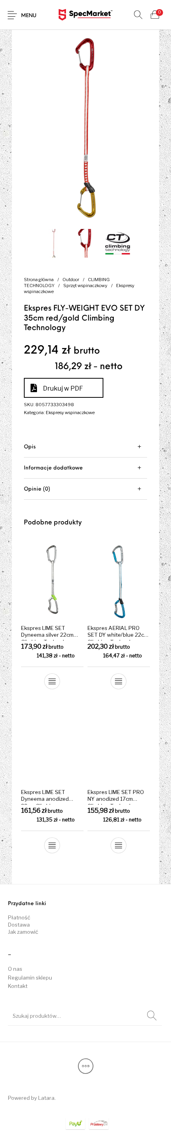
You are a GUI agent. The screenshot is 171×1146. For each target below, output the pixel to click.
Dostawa (19, 924)
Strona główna (39, 279)
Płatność (19, 917)
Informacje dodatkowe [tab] (53, 468)
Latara (46, 1098)
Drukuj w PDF (63, 388)
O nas (15, 969)
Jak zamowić (23, 932)
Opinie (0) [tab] (37, 489)
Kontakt (17, 986)
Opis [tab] (30, 447)
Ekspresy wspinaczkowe (70, 412)
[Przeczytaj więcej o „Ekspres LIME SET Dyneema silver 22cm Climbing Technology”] (52, 681)
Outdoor (70, 279)
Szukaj (152, 1015)
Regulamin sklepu (30, 977)
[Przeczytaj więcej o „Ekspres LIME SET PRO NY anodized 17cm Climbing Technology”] (118, 845)
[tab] (85, 447)
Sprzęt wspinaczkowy (85, 285)
